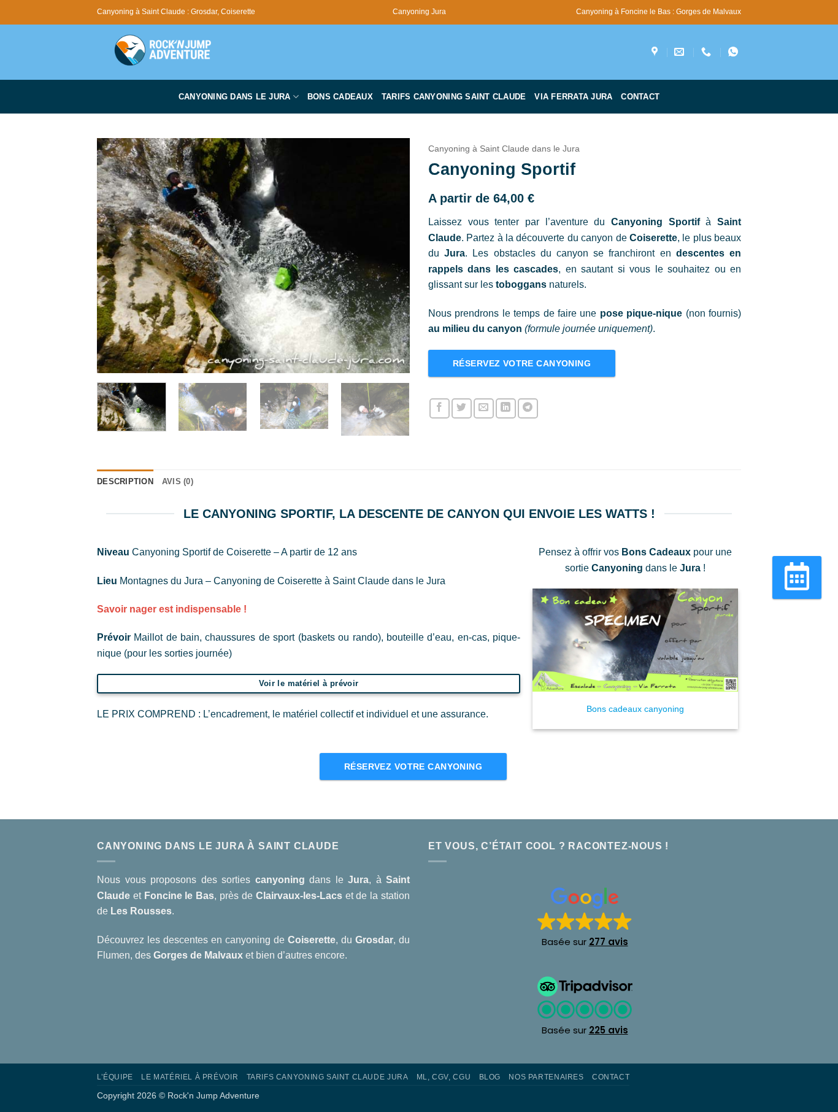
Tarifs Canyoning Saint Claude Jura (328, 1077)
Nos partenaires (546, 1077)
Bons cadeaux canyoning (635, 709)
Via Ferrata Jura (573, 96)
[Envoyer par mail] (484, 408)
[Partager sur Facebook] (439, 408)
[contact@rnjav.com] (680, 52)
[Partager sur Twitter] (462, 408)
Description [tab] (125, 481)
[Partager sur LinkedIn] (506, 408)
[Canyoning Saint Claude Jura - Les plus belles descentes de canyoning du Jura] (176, 52)
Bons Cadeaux (340, 96)
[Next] (388, 255)
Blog (490, 1077)
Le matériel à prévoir (189, 1077)
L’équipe (115, 1077)
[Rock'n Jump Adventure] (656, 52)
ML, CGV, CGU (444, 1077)
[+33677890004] (707, 52)
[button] (585, 916)
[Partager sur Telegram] (528, 408)
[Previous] (118, 255)
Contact (640, 96)
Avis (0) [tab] (177, 481)
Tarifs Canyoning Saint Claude (454, 96)
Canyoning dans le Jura (235, 96)
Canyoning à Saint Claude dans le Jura (504, 148)
